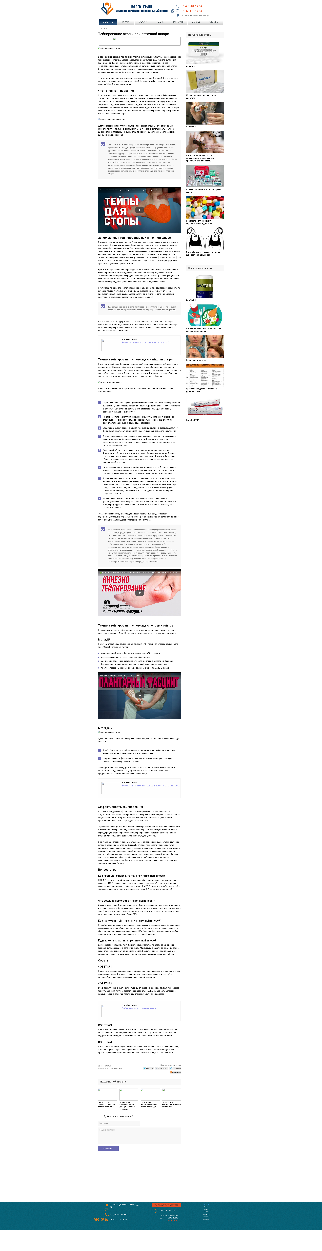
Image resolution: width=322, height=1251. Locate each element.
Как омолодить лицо (196, 360)
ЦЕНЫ (206, 1212)
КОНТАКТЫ (206, 1214)
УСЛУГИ (206, 1209)
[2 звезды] (101, 1068)
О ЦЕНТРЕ (206, 1204)
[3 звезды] (103, 1068)
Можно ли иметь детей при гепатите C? (146, 342)
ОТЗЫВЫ (206, 1219)
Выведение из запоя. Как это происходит (149, 1106)
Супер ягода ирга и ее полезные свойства (106, 1106)
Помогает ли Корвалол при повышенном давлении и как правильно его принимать (200, 158)
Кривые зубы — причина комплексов (171, 1106)
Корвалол (191, 127)
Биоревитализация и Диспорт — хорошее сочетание (127, 1107)
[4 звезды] (106, 1068)
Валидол (190, 66)
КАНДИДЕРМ (192, 420)
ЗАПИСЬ (206, 1217)
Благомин (191, 300)
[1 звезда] (99, 1068)
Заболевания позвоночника (139, 1008)
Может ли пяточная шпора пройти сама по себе (151, 785)
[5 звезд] (108, 1068)
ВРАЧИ (206, 1207)
